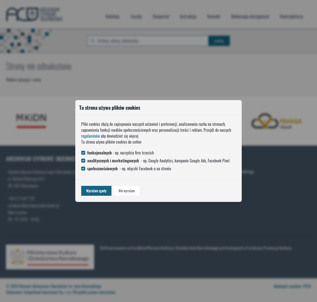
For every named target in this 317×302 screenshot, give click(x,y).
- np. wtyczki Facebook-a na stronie (129, 169)
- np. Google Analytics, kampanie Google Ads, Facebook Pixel (158, 161)
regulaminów (90, 136)
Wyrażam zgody (96, 190)
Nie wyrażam (127, 190)
